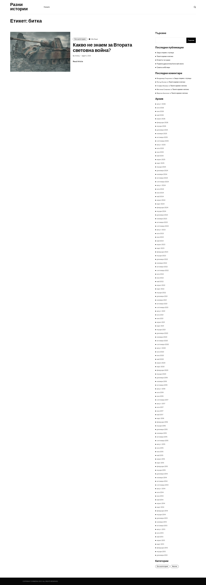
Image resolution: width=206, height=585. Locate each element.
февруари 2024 (162, 207)
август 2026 (161, 104)
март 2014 (160, 507)
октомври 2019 (162, 385)
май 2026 (160, 115)
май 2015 (160, 455)
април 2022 (161, 285)
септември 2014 (162, 485)
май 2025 (160, 156)
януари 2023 (161, 256)
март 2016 (160, 418)
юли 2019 (160, 392)
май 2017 (160, 415)
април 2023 (161, 244)
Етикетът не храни (163, 60)
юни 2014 (160, 496)
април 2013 (161, 540)
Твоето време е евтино (165, 56)
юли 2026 (160, 108)
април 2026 (161, 119)
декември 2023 (162, 215)
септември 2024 (163, 182)
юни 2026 (160, 111)
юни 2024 (160, 193)
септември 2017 (162, 400)
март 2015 (160, 463)
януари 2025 (161, 167)
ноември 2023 (162, 219)
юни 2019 (160, 396)
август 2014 (161, 489)
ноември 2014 (162, 478)
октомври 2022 (162, 267)
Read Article (78, 61)
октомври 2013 (162, 526)
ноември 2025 (162, 134)
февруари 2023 (162, 252)
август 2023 (161, 230)
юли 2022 (160, 274)
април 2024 (161, 200)
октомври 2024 (162, 178)
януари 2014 (161, 514)
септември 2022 (163, 270)
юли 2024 (160, 189)
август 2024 (161, 185)
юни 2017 (160, 411)
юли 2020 (160, 352)
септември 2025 (163, 141)
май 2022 (160, 281)
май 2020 (160, 359)
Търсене (160, 33)
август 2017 (161, 404)
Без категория (80, 39)
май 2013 (160, 537)
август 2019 (161, 389)
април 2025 (161, 159)
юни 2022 (160, 278)
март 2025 (160, 163)
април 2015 (161, 459)
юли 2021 (160, 315)
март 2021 (160, 326)
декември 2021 (162, 296)
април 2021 (161, 322)
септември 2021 (162, 307)
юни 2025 (160, 152)
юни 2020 (160, 355)
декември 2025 (162, 130)
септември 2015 (162, 441)
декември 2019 (162, 378)
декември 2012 (162, 555)
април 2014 (161, 503)
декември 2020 (162, 333)
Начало (47, 7)
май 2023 (160, 241)
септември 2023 (163, 226)
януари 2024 (161, 211)
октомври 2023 (162, 222)
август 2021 (161, 311)
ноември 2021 (162, 300)
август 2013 (161, 529)
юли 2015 (160, 448)
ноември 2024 (162, 174)
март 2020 (160, 367)
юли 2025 (160, 148)
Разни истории (19, 6)
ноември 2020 (162, 337)
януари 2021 (161, 330)
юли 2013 (160, 533)
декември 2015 (162, 429)
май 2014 (160, 500)
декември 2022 (162, 259)
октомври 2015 (162, 437)
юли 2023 (160, 233)
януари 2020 (161, 374)
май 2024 (160, 196)
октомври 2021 (162, 304)
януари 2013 (161, 551)
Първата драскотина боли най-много (170, 64)
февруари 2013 (162, 548)
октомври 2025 (162, 137)
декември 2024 (162, 170)
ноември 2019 (162, 381)
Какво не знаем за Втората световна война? (102, 47)
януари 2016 (161, 426)
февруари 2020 (162, 370)
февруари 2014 (162, 511)
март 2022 (160, 289)
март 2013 (160, 544)
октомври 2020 (162, 341)
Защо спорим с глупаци (165, 53)
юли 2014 (160, 492)
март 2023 (160, 248)
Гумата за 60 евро (163, 67)
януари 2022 (161, 293)
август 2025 (161, 145)
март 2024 (160, 204)
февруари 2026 (162, 122)
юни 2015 (160, 452)
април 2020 (161, 363)
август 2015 (161, 444)
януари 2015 (161, 470)
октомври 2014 (162, 481)
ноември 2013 (162, 522)
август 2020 (161, 348)
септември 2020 (163, 344)
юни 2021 (160, 318)
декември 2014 (162, 474)
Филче (174, 566)
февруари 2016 (162, 422)
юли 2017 (160, 407)
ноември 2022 (162, 263)
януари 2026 (161, 126)
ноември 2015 (162, 433)
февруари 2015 (162, 466)
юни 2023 (160, 237)
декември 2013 (162, 518)
